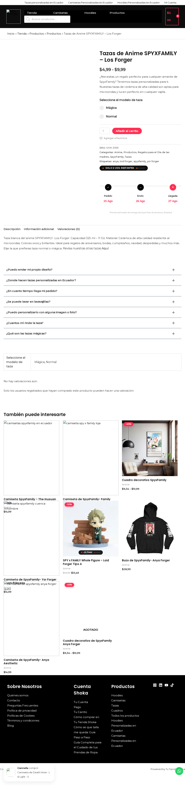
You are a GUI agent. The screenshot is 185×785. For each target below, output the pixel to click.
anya (116, 161)
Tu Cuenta (81, 702)
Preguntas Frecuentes (22, 705)
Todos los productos (125, 715)
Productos (117, 12)
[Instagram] (155, 685)
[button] (92, 269)
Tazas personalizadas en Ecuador (44, 2)
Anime (118, 152)
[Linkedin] (160, 685)
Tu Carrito (80, 712)
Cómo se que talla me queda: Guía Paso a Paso (86, 732)
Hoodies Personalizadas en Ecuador (138, 2)
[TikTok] (172, 685)
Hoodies (90, 12)
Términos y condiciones (23, 720)
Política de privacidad (21, 710)
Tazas (128, 156)
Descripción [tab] (12, 229)
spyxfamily (140, 161)
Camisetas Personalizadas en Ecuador (90, 2)
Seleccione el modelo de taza (121, 100)
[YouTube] (166, 685)
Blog (10, 725)
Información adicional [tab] (39, 229)
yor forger (153, 161)
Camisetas (60, 12)
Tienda (32, 12)
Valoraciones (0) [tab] (68, 229)
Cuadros (117, 710)
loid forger (126, 161)
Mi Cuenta (170, 2)
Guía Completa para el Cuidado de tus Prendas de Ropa (87, 747)
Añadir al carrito (127, 131)
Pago (77, 707)
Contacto (13, 700)
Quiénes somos (17, 695)
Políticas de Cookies (21, 715)
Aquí (105, 248)
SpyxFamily (117, 156)
